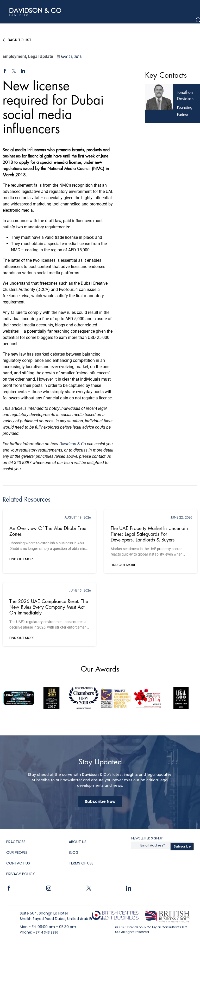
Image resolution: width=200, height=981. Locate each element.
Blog (73, 852)
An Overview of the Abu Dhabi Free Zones (47, 531)
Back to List (20, 39)
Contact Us (18, 863)
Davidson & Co (72, 443)
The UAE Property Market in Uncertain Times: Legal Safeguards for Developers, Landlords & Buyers (149, 534)
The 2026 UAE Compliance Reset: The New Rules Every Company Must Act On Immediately (48, 607)
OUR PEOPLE (16, 852)
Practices (16, 841)
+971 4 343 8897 (46, 932)
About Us (77, 841)
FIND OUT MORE (22, 559)
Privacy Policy (20, 873)
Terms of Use (81, 863)
